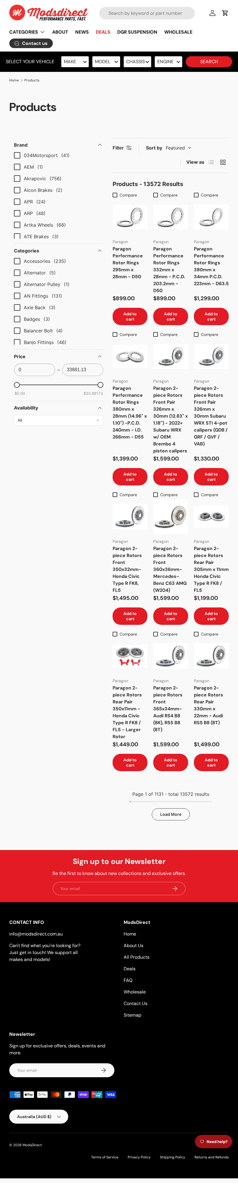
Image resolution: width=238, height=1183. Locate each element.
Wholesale (135, 992)
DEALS (103, 32)
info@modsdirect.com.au (36, 934)
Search (209, 62)
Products (31, 80)
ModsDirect (32, 1145)
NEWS (82, 32)
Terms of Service (104, 1157)
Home (14, 80)
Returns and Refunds (211, 1157)
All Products (136, 957)
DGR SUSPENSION (137, 32)
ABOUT (60, 32)
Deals (130, 969)
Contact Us (135, 1003)
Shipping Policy (172, 1157)
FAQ (128, 980)
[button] (225, 13)
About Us (133, 945)
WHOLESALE (178, 32)
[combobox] (147, 13)
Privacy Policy (139, 1157)
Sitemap (132, 1015)
